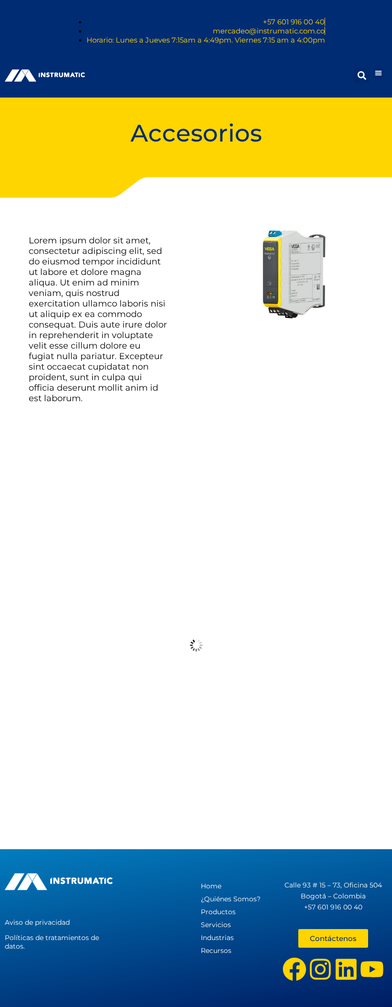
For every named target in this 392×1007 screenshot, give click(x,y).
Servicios (216, 924)
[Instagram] (320, 969)
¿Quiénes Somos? (231, 899)
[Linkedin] (346, 969)
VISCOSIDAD (196, 770)
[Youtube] (372, 969)
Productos (218, 912)
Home (211, 886)
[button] (378, 72)
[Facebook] (294, 969)
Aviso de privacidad (37, 922)
